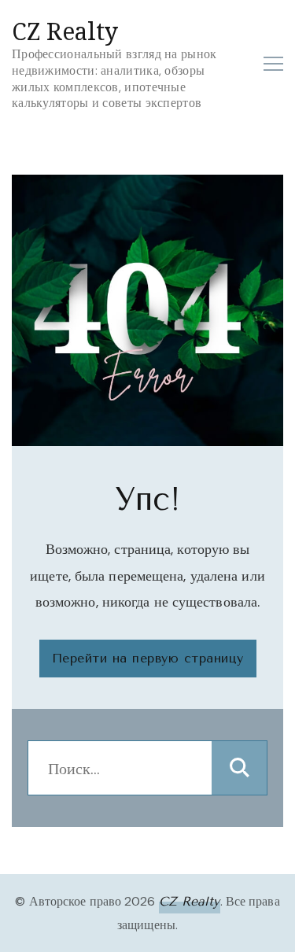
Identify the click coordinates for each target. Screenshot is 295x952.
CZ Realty (65, 31)
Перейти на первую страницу (148, 658)
